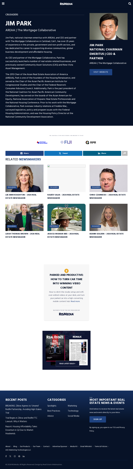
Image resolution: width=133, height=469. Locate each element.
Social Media (73, 416)
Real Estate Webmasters (52, 464)
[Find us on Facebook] (6, 456)
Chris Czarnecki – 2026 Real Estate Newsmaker (107, 196)
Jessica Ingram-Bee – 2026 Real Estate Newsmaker (63, 235)
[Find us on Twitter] (10, 456)
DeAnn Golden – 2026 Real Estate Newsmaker (106, 235)
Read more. (75, 301)
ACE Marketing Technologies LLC (18, 450)
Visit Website (101, 72)
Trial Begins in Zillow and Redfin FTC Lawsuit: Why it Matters (21, 419)
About (8, 446)
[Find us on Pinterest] (19, 456)
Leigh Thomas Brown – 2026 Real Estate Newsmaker (22, 235)
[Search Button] (129, 4)
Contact (46, 446)
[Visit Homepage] (66, 4)
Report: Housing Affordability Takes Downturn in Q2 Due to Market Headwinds (21, 430)
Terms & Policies (101, 446)
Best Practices (53, 411)
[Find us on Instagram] (15, 456)
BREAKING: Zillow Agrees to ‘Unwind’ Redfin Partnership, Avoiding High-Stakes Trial (23, 409)
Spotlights (51, 406)
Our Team (36, 446)
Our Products (25, 446)
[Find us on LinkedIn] (24, 456)
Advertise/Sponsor (59, 446)
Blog (15, 446)
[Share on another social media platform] (125, 153)
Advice (50, 416)
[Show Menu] (3, 4)
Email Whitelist (86, 446)
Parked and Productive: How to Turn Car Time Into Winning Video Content (66, 281)
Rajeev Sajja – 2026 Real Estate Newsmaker (63, 196)
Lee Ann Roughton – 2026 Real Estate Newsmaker (20, 196)
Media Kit (74, 446)
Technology (73, 411)
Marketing (72, 406)
